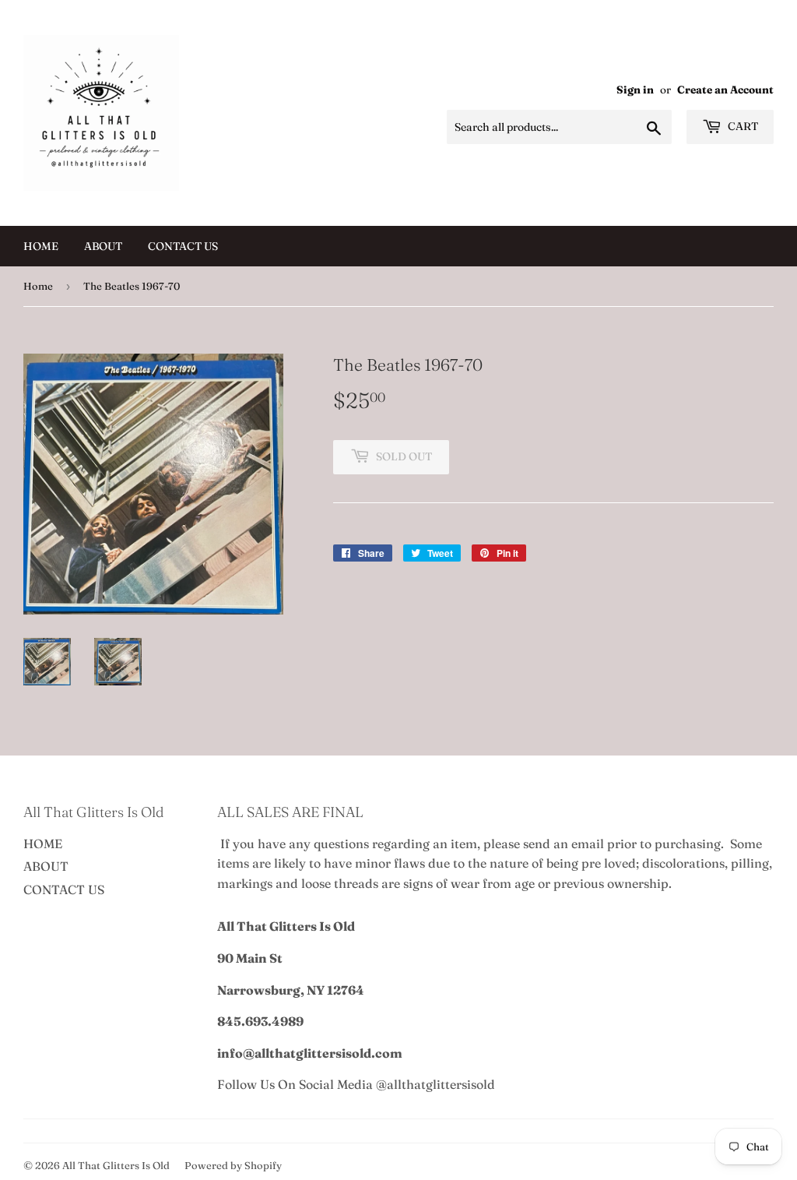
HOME (40, 246)
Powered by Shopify (233, 1165)
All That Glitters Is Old (116, 1165)
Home (38, 286)
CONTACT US (183, 246)
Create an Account (725, 89)
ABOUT (103, 246)
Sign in (635, 89)
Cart (741, 126)
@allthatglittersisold (435, 1084)
